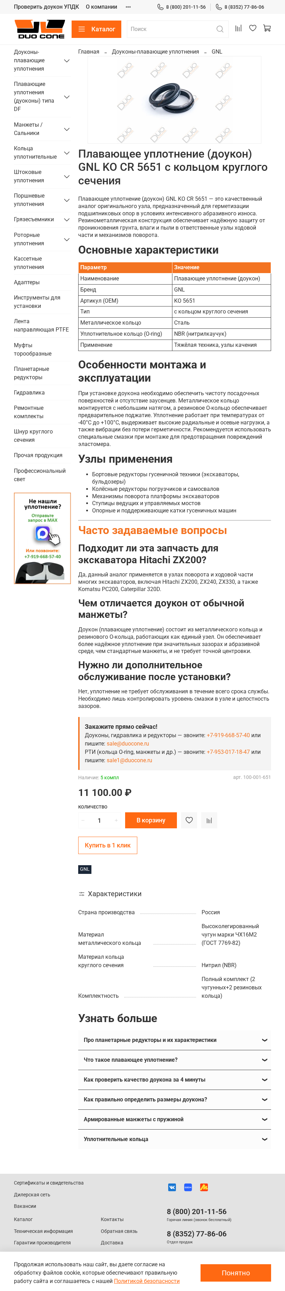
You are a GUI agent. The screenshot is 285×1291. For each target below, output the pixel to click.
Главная (88, 51)
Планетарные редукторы (31, 373)
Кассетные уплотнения (29, 262)
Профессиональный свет (40, 475)
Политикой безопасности (147, 1281)
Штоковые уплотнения (29, 176)
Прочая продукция (38, 455)
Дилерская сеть (32, 1195)
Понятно (236, 1273)
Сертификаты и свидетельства (49, 1183)
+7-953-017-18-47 (228, 752)
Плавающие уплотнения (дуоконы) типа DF (34, 96)
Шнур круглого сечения (33, 435)
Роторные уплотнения (29, 239)
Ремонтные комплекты (28, 412)
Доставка (112, 1243)
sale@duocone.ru (128, 743)
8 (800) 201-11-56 (186, 7)
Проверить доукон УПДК (46, 6)
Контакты (112, 1219)
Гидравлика (29, 392)
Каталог (103, 29)
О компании (101, 6)
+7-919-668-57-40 (228, 735)
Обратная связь (119, 1231)
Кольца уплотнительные (35, 152)
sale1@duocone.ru (129, 760)
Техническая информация (43, 1231)
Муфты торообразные (32, 349)
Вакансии (25, 1206)
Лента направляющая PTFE (41, 325)
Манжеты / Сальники (28, 128)
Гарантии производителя (42, 1243)
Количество (92, 807)
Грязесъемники (34, 219)
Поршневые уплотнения (29, 199)
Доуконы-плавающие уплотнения (155, 51)
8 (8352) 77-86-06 (244, 7)
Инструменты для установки (37, 301)
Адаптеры (27, 282)
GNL (217, 51)
